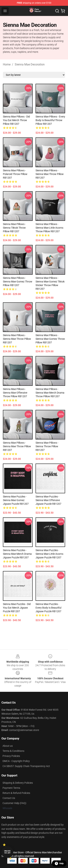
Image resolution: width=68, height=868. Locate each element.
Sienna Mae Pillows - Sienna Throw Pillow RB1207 (47, 446)
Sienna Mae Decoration (30, 64)
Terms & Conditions (13, 750)
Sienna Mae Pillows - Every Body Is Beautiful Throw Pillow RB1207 (50, 120)
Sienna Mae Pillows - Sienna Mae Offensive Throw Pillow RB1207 (15, 393)
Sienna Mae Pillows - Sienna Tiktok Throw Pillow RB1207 (14, 228)
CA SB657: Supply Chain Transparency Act (26, 766)
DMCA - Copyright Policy (16, 761)
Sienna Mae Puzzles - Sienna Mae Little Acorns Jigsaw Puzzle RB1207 (49, 554)
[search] (57, 11)
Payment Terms (11, 787)
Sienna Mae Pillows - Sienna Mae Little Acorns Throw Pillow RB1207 (49, 228)
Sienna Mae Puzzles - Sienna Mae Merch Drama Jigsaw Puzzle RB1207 (17, 554)
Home (7, 64)
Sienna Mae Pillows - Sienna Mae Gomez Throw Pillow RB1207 (17, 281)
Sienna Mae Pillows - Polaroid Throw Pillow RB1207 (15, 174)
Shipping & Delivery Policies (18, 782)
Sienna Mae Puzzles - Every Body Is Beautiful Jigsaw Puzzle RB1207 (48, 608)
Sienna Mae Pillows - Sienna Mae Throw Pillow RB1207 (50, 174)
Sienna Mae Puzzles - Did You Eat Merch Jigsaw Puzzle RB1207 (17, 608)
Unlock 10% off (7, 852)
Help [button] (61, 863)
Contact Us (9, 798)
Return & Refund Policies (16, 792)
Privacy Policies (11, 756)
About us (8, 745)
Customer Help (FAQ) (14, 803)
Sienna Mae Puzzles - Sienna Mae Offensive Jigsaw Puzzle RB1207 (48, 500)
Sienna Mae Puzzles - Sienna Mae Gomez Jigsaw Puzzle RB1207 (16, 500)
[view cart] (63, 11)
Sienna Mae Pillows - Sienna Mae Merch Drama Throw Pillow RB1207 (50, 393)
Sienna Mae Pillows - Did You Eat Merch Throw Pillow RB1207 (16, 120)
